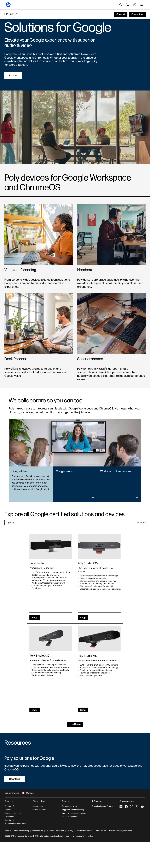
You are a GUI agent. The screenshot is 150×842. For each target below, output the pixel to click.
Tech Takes (9, 820)
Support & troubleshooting (73, 810)
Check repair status (70, 817)
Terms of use (101, 831)
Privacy (70, 831)
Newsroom (9, 817)
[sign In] (134, 4)
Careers (8, 810)
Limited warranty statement (120, 831)
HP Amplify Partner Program (102, 806)
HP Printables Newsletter (15, 824)
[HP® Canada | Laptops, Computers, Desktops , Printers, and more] (8, 4)
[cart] (127, 4)
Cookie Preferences (84, 831)
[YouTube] (142, 806)
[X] (136, 806)
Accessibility (37, 831)
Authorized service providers (74, 813)
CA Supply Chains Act (55, 831)
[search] (120, 4)
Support (66, 801)
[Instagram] (131, 806)
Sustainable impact (13, 813)
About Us (9, 801)
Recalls (8, 831)
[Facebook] (126, 806)
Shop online (38, 806)
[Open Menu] (141, 4)
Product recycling (21, 831)
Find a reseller (39, 810)
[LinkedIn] (121, 806)
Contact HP (9, 806)
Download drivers (69, 806)
